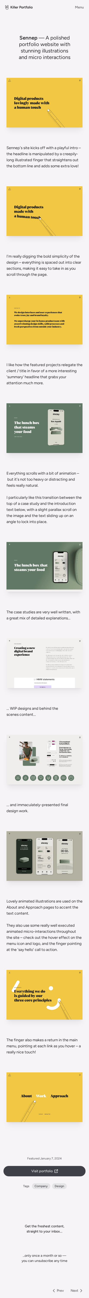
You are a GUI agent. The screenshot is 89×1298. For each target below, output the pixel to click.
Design (59, 1186)
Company (41, 1186)
